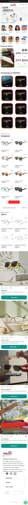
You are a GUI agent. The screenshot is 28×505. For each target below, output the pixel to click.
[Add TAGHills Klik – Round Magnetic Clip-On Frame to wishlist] (25, 235)
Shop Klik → (14, 347)
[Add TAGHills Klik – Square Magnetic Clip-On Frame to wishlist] (12, 218)
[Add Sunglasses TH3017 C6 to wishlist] (12, 170)
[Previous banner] (2, 14)
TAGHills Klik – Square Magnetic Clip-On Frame (7, 229)
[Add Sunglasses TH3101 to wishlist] (12, 155)
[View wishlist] (23, 4)
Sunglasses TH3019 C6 (5, 196)
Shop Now (14, 297)
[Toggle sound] (25, 303)
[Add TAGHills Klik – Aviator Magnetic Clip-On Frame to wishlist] (25, 218)
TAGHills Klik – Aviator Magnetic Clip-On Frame (20, 229)
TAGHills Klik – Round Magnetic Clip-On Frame (20, 246)
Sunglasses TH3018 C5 (19, 181)
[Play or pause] (8, 50)
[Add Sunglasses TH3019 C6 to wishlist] (12, 186)
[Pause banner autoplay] (16, 19)
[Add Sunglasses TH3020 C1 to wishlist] (25, 186)
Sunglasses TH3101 (5, 165)
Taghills (15, 502)
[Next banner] (26, 14)
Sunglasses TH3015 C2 (19, 150)
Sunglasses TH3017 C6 (5, 181)
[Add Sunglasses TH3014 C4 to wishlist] (12, 140)
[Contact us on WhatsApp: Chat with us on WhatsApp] (25, 502)
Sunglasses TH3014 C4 (5, 150)
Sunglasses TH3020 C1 (19, 196)
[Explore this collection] (21, 81)
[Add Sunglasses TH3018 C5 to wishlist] (25, 170)
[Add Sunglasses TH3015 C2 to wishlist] (25, 140)
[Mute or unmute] (11, 50)
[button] (1, 4)
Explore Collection (14, 202)
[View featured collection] (14, 14)
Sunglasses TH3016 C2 (19, 165)
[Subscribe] (21, 492)
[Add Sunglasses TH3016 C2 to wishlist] (25, 155)
